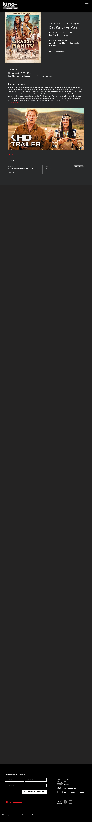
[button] (87, 4)
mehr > (10, 154)
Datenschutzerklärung (29, 815)
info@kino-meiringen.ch (66, 788)
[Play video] (46, 129)
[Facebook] (65, 802)
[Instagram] (70, 802)
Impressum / (17, 815)
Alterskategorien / (7, 815)
